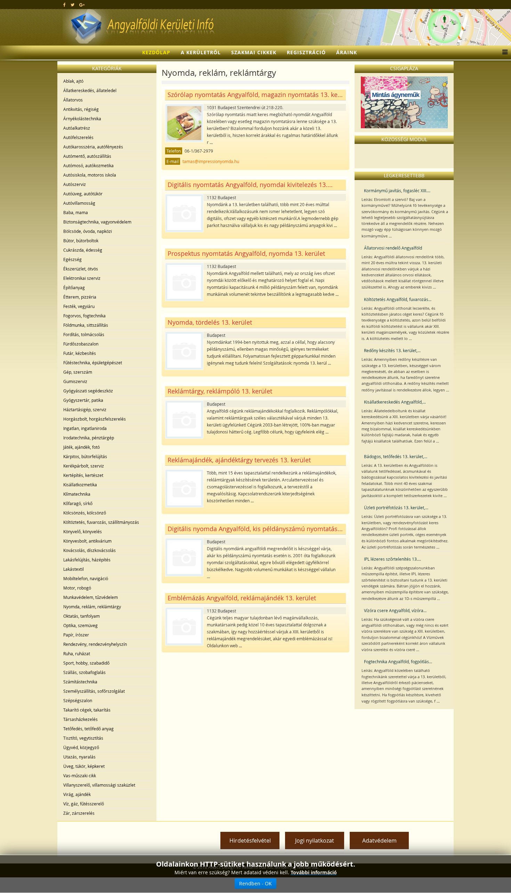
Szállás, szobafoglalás (84, 672)
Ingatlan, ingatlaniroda (85, 428)
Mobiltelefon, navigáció (85, 578)
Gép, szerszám (77, 372)
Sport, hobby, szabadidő (86, 663)
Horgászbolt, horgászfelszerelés (94, 419)
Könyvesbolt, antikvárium (87, 541)
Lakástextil (73, 569)
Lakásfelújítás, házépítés (87, 559)
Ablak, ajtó (73, 81)
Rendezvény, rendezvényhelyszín (95, 644)
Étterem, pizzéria (79, 297)
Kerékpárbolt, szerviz (83, 466)
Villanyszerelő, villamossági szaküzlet (99, 785)
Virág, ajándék (77, 794)
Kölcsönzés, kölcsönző (84, 512)
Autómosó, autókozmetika (88, 165)
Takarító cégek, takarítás (87, 710)
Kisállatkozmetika (80, 484)
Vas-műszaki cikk (79, 775)
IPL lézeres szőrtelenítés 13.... (392, 559)
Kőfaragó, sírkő (77, 503)
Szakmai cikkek (253, 52)
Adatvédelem (379, 840)
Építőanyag (74, 287)
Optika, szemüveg (80, 625)
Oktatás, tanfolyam (81, 616)
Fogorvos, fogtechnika (84, 315)
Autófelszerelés (78, 137)
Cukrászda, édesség (82, 250)
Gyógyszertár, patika (83, 400)
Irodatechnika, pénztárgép (88, 437)
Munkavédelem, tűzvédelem (90, 597)
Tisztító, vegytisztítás (83, 738)
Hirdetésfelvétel (250, 840)
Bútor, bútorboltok (80, 240)
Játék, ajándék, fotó (81, 447)
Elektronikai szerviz (81, 278)
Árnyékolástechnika (82, 118)
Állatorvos (73, 100)
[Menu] (503, 52)
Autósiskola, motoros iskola (89, 175)
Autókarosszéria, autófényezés (93, 146)
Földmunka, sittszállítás (85, 325)
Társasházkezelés (80, 719)
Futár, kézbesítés (79, 353)
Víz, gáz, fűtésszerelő (83, 803)
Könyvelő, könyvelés (82, 531)
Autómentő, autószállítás (87, 156)
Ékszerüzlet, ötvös (80, 268)
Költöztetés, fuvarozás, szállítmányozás (101, 522)
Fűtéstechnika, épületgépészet (92, 362)
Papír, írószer (76, 635)
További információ (314, 872)
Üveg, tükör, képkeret (84, 766)
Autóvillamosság (79, 203)
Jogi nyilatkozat (314, 840)
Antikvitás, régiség (81, 109)
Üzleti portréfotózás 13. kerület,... (396, 507)
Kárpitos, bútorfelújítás (85, 456)
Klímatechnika (76, 494)
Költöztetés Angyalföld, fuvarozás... (397, 299)
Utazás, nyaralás (79, 757)
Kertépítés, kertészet (83, 475)
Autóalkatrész (76, 128)
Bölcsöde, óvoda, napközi (87, 231)
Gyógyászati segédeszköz (88, 390)
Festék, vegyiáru (79, 306)
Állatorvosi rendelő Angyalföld (393, 248)
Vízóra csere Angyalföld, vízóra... (395, 610)
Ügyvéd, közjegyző (81, 747)
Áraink (346, 52)
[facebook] (64, 4)
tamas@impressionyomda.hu (210, 161)
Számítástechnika (80, 681)
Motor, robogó (77, 588)
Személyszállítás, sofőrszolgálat (94, 691)
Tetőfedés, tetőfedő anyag (88, 728)
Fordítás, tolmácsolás (83, 334)
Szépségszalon (77, 700)
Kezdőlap (156, 52)
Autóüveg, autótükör (83, 193)
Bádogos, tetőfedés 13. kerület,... (395, 456)
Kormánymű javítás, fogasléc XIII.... (397, 190)
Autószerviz (74, 184)
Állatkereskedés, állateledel (89, 90)
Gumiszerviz (75, 381)
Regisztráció (306, 52)
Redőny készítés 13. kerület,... (392, 350)
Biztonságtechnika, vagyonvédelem (97, 222)
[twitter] (72, 4)
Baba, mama (75, 212)
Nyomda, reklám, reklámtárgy (92, 606)
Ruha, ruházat (76, 653)
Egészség (72, 259)
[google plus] (81, 4)
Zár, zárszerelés (79, 813)
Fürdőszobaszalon (80, 344)
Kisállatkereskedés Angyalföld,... (395, 402)
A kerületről (201, 52)
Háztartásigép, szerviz (84, 409)
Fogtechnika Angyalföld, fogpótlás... (398, 661)
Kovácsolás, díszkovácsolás (89, 550)
